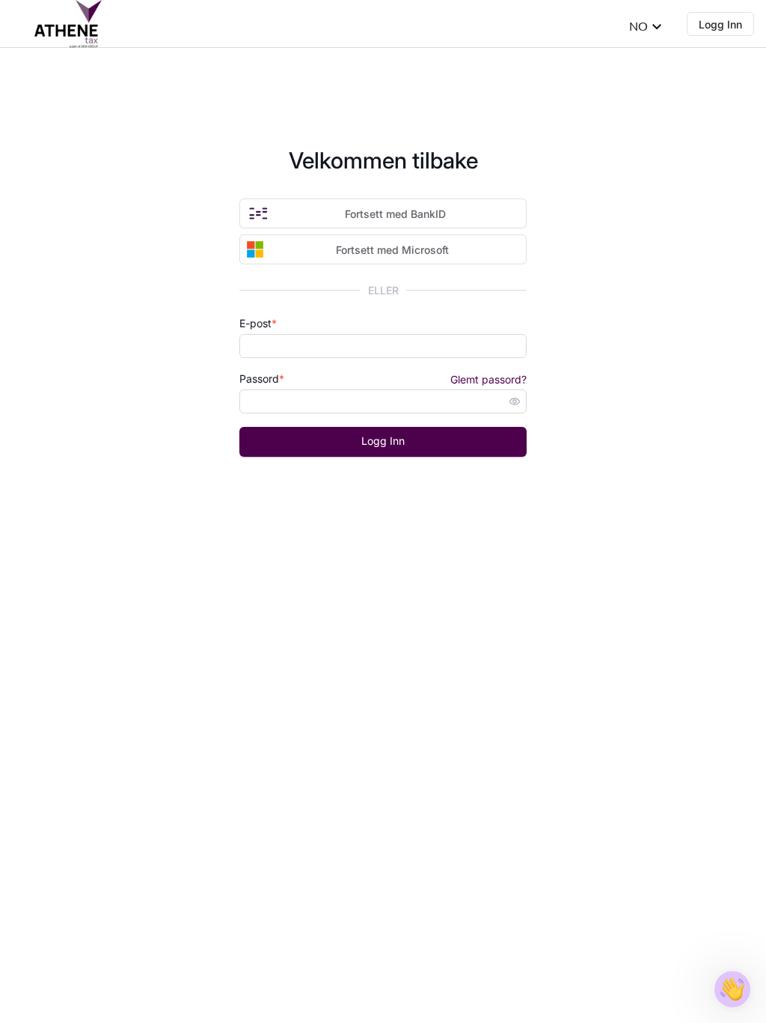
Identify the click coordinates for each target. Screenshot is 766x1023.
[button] (732, 989)
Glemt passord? (488, 379)
